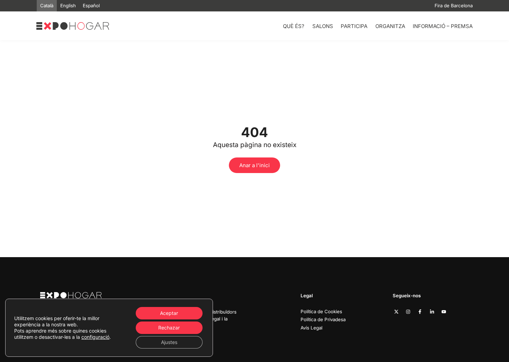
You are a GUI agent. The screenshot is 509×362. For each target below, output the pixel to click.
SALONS (322, 26)
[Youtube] (443, 311)
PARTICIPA (354, 26)
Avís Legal (311, 328)
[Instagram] (408, 311)
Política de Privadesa (323, 319)
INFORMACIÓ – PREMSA (443, 26)
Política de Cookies (321, 311)
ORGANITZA (390, 26)
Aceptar (169, 313)
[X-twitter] (396, 311)
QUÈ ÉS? (293, 26)
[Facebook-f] (419, 311)
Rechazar (169, 328)
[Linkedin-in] (432, 311)
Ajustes (169, 342)
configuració (95, 337)
